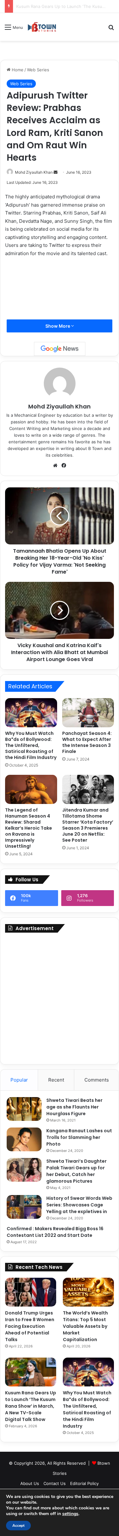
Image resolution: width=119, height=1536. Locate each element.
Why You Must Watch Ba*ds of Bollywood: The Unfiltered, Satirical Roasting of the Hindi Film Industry (30, 745)
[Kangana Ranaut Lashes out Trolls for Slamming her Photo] (24, 1139)
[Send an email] (55, 172)
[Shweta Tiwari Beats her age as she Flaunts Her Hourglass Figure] (24, 1109)
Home (16, 69)
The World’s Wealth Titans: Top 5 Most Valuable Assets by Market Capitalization (85, 1326)
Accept (18, 1525)
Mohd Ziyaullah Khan (34, 172)
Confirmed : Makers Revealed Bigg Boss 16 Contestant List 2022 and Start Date (55, 1231)
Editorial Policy (84, 1483)
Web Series (38, 69)
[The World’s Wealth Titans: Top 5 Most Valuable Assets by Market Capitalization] (88, 1292)
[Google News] (59, 349)
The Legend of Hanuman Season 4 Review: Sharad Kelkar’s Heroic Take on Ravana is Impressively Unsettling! (28, 828)
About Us (29, 1483)
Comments (96, 1080)
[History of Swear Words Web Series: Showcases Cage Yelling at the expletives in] (24, 1207)
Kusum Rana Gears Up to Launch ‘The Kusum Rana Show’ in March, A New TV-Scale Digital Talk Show (30, 1406)
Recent (56, 1080)
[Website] (55, 465)
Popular (19, 1080)
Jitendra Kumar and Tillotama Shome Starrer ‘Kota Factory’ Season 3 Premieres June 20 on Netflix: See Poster (87, 825)
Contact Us (54, 1483)
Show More (58, 326)
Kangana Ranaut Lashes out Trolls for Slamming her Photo (79, 1137)
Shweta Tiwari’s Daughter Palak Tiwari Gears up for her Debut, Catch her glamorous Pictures (76, 1171)
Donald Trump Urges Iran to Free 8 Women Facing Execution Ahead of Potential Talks (29, 1326)
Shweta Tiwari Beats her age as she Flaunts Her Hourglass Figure (74, 1107)
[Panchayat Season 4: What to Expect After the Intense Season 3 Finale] (88, 712)
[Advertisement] (59, 998)
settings (70, 1514)
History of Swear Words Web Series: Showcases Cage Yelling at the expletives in (79, 1205)
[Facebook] (64, 465)
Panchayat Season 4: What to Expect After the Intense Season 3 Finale (87, 742)
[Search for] (111, 29)
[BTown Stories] (42, 26)
